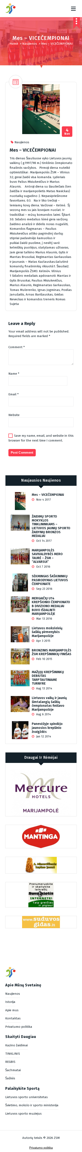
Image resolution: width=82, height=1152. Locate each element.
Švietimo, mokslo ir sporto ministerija (31, 1105)
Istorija (10, 1002)
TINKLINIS (12, 1054)
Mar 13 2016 (43, 618)
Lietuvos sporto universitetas (26, 1097)
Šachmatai (13, 1070)
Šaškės (10, 1078)
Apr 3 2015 (42, 641)
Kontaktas (13, 1018)
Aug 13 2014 (43, 688)
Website (14, 415)
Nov (67, 132)
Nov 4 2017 (43, 499)
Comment (16, 347)
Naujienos (29, 44)
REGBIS (10, 1062)
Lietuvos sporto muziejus (23, 1113)
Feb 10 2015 (43, 659)
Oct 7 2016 (42, 566)
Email (13, 394)
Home (13, 44)
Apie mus (12, 1010)
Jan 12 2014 (43, 736)
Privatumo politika (18, 1027)
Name (13, 374)
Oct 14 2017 (43, 541)
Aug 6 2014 (43, 714)
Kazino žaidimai (16, 1045)
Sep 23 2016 (43, 589)
